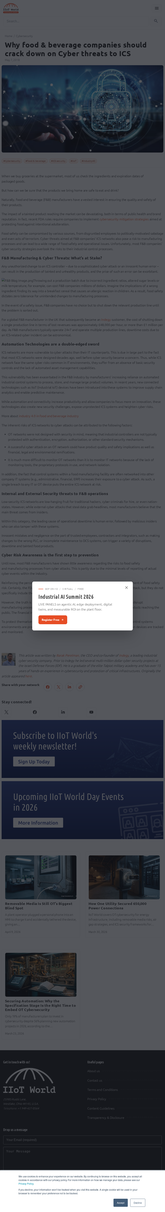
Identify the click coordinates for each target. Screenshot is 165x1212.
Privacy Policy (26, 1183)
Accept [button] (120, 1202)
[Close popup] (127, 587)
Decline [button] (138, 1202)
